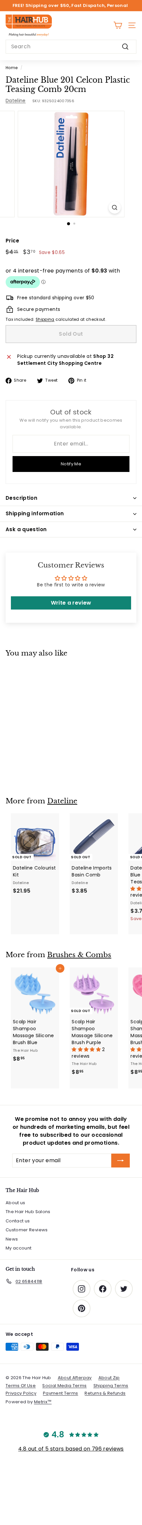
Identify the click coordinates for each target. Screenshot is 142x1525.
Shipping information (35, 513)
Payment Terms (60, 1393)
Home (12, 67)
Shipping (45, 319)
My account (19, 1248)
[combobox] (71, 47)
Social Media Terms (64, 1385)
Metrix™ (43, 1402)
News (12, 1239)
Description (21, 497)
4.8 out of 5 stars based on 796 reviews (71, 1449)
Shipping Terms (110, 1385)
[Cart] (117, 25)
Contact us (18, 1221)
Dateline (16, 100)
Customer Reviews (27, 1230)
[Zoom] (114, 207)
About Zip (109, 1378)
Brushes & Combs (79, 955)
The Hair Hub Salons (28, 1211)
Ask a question (26, 529)
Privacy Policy (21, 1393)
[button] (87, 1049)
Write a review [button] (71, 603)
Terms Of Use (21, 1385)
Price (12, 240)
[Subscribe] (120, 1160)
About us (15, 1203)
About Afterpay (75, 1378)
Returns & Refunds (105, 1393)
